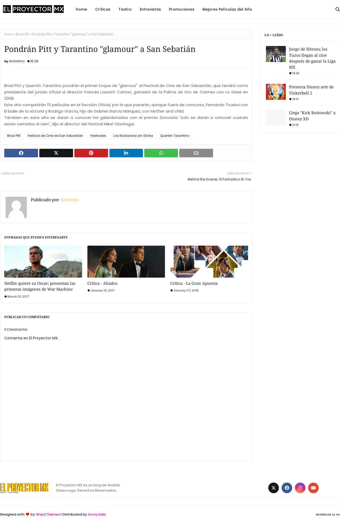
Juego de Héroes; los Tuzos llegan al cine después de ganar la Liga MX (312, 58)
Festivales (98, 135)
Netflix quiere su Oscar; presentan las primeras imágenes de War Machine (39, 286)
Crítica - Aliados (102, 283)
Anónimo (17, 61)
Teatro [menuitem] (125, 9)
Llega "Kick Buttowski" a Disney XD (312, 115)
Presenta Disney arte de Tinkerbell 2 (311, 90)
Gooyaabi (97, 514)
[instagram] (300, 488)
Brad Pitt (22, 34)
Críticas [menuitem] (102, 9)
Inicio (8, 34)
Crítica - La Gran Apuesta (194, 283)
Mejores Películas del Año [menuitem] (227, 9)
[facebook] (287, 488)
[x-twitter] (273, 488)
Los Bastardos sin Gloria (133, 135)
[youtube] (313, 488)
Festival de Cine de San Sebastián (55, 135)
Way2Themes (48, 514)
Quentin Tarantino (174, 135)
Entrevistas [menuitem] (150, 9)
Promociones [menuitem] (181, 9)
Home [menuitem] (81, 9)
